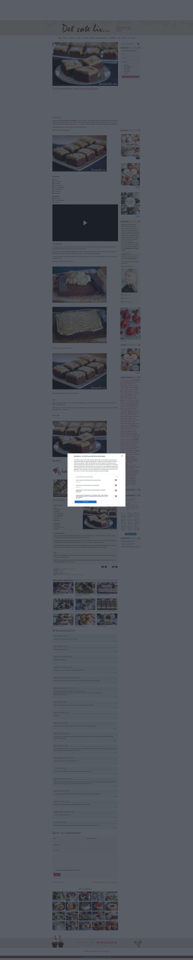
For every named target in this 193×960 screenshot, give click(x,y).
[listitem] (96, 477)
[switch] (115, 480)
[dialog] (96, 480)
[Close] (122, 456)
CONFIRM (85, 501)
